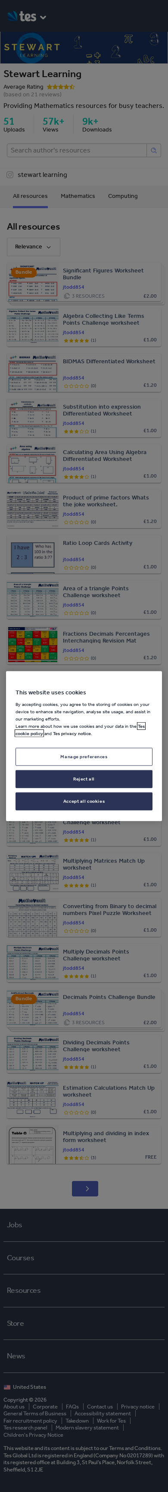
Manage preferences (83, 756)
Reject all (84, 779)
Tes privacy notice (72, 733)
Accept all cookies (84, 801)
